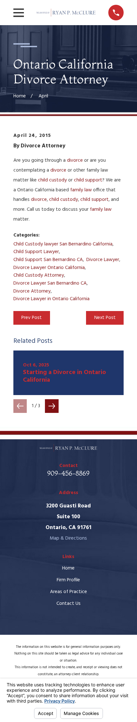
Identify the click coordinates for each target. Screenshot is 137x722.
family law (81, 190)
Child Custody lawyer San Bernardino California (62, 244)
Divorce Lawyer (102, 260)
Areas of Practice (68, 592)
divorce (75, 160)
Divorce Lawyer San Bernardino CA (50, 283)
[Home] (66, 12)
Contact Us (68, 603)
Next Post (105, 318)
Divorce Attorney (32, 291)
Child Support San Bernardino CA (48, 260)
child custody (52, 180)
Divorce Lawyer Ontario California (49, 268)
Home (68, 568)
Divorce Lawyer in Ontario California (51, 299)
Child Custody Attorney (38, 275)
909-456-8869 (68, 473)
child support (88, 180)
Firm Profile (68, 580)
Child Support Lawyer (36, 252)
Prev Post (31, 318)
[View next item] (52, 406)
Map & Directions (68, 538)
